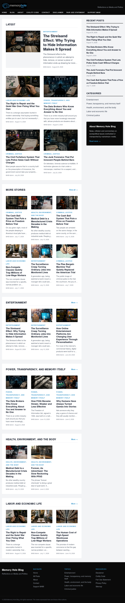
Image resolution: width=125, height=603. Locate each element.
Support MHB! (94, 12)
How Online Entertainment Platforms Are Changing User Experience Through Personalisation (67, 335)
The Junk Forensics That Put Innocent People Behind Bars (59, 158)
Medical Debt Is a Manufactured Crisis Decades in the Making (41, 222)
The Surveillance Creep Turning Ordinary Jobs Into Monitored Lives (41, 268)
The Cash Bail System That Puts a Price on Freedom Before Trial (16, 220)
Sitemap (99, 586)
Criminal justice (14, 154)
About (21, 12)
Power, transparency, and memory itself (15, 395)
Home (4, 12)
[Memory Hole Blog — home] (14, 6)
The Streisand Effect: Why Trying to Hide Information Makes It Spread (60, 42)
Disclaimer (58, 12)
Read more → (94, 141)
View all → (73, 189)
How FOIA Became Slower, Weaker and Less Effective (41, 403)
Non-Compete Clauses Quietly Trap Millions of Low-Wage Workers (16, 271)
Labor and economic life (18, 100)
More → (74, 302)
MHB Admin (47, 67)
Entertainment (50, 32)
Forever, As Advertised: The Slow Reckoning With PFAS (39, 472)
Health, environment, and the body (101, 107)
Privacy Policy (101, 583)
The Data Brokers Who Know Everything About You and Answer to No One (59, 109)
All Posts (36, 576)
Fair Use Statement (75, 12)
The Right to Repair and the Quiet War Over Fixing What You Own (22, 106)
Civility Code (32, 12)
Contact (46, 12)
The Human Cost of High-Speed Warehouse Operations (66, 536)
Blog (12, 12)
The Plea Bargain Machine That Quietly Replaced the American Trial (65, 268)
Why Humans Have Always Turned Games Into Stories (66, 403)
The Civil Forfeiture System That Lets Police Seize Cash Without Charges (23, 159)
